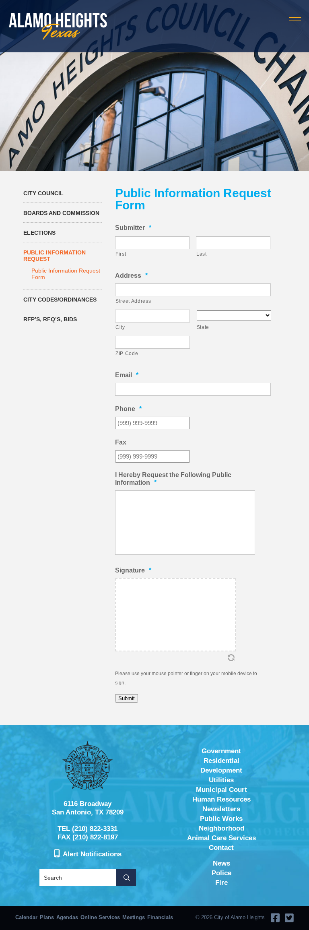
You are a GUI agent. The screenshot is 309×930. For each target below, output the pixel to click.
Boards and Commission (61, 213)
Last (201, 254)
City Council (43, 193)
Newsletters (221, 809)
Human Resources (221, 799)
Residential (221, 761)
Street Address (133, 301)
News (221, 863)
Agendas (67, 917)
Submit (126, 698)
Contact (221, 847)
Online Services (100, 917)
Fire (221, 883)
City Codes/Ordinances (60, 299)
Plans (47, 917)
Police (221, 873)
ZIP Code (126, 353)
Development (221, 770)
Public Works (221, 819)
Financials (160, 917)
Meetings (133, 917)
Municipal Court (221, 790)
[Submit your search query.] (126, 877)
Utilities (221, 780)
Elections (39, 232)
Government (221, 751)
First (120, 254)
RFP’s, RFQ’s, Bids (50, 319)
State (203, 327)
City (120, 327)
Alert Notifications (92, 854)
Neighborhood (221, 828)
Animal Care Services (221, 838)
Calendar (26, 917)
